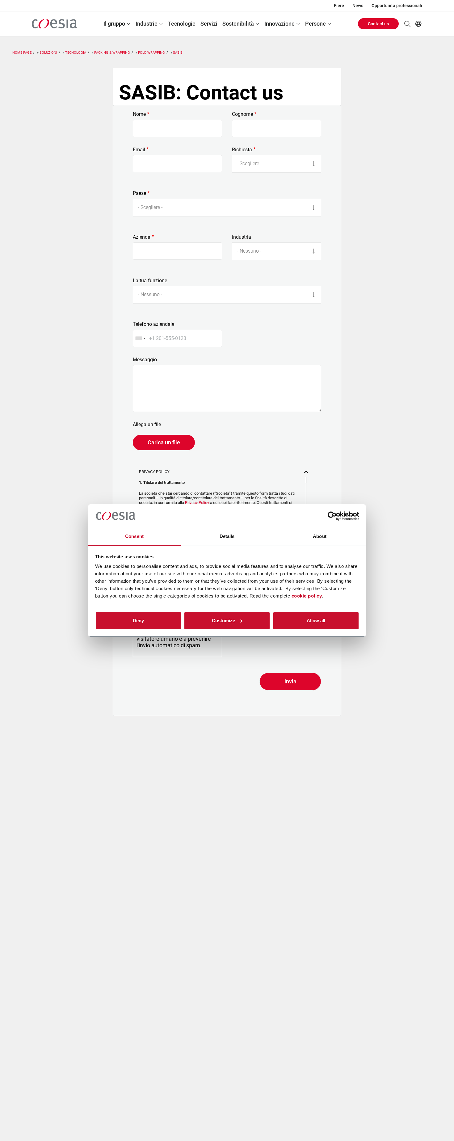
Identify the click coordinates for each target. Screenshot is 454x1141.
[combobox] (140, 338)
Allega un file (147, 424)
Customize (223, 620)
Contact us (378, 23)
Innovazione (279, 23)
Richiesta (242, 150)
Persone (315, 23)
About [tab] (319, 536)
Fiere (339, 5)
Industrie (147, 23)
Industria (241, 237)
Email (139, 150)
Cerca (407, 23)
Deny (138, 620)
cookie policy (307, 595)
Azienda (141, 237)
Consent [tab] (134, 536)
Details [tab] (227, 536)
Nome (139, 114)
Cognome (242, 114)
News (357, 5)
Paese (139, 193)
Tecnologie (181, 23)
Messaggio (145, 360)
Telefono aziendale (153, 324)
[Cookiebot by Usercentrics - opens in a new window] (332, 516)
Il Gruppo (114, 23)
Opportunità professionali (397, 5)
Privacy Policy (197, 502)
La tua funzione (150, 280)
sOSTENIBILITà (238, 23)
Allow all (316, 620)
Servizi (208, 23)
